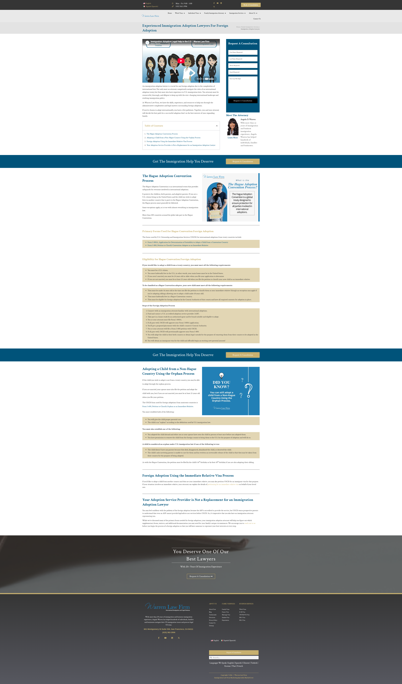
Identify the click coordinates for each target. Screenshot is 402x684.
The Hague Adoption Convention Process (162, 134)
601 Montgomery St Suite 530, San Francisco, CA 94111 (169, 629)
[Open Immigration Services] (245, 13)
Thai (234, 666)
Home (238, 27)
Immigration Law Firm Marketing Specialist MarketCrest (233, 678)
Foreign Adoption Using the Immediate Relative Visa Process (169, 141)
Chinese (246, 663)
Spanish (238, 663)
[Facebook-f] (214, 3)
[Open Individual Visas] (200, 13)
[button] (217, 126)
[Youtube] (217, 3)
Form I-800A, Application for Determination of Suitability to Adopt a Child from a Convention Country (188, 242)
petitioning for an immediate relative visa (223, 484)
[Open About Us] (257, 13)
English (230, 663)
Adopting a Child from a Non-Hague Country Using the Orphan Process (173, 137)
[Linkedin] (221, 3)
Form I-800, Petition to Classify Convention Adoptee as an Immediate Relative (178, 245)
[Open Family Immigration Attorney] (225, 13)
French (240, 666)
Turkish (254, 663)
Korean (227, 666)
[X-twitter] (214, 6)
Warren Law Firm (240, 675)
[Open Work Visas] (184, 13)
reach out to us (249, 523)
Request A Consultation (243, 100)
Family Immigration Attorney (250, 27)
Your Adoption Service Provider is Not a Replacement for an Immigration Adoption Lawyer (181, 145)
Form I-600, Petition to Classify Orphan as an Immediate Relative (167, 406)
